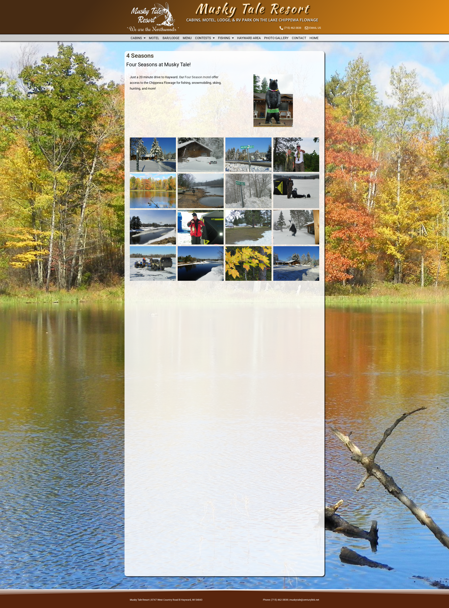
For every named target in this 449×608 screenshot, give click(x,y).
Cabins (136, 38)
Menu (187, 38)
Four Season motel (198, 77)
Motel (154, 38)
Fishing (224, 38)
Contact (299, 38)
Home (314, 38)
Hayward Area (249, 38)
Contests (203, 38)
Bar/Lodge (171, 38)
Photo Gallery (276, 38)
